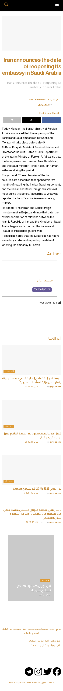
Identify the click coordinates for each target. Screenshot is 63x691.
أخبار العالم (9, 427)
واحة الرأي (9, 482)
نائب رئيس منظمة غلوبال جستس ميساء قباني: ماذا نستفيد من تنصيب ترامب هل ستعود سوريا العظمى (32, 513)
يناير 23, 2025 (32, 522)
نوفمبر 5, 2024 (51, 100)
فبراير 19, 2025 (32, 387)
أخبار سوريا (9, 371)
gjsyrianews (55, 387)
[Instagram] (38, 671)
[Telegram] (29, 671)
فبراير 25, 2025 (31, 493)
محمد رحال (43, 105)
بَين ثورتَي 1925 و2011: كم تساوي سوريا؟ (37, 488)
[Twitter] (47, 671)
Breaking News (36, 100)
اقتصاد (32, 641)
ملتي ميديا (56, 645)
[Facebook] (56, 671)
